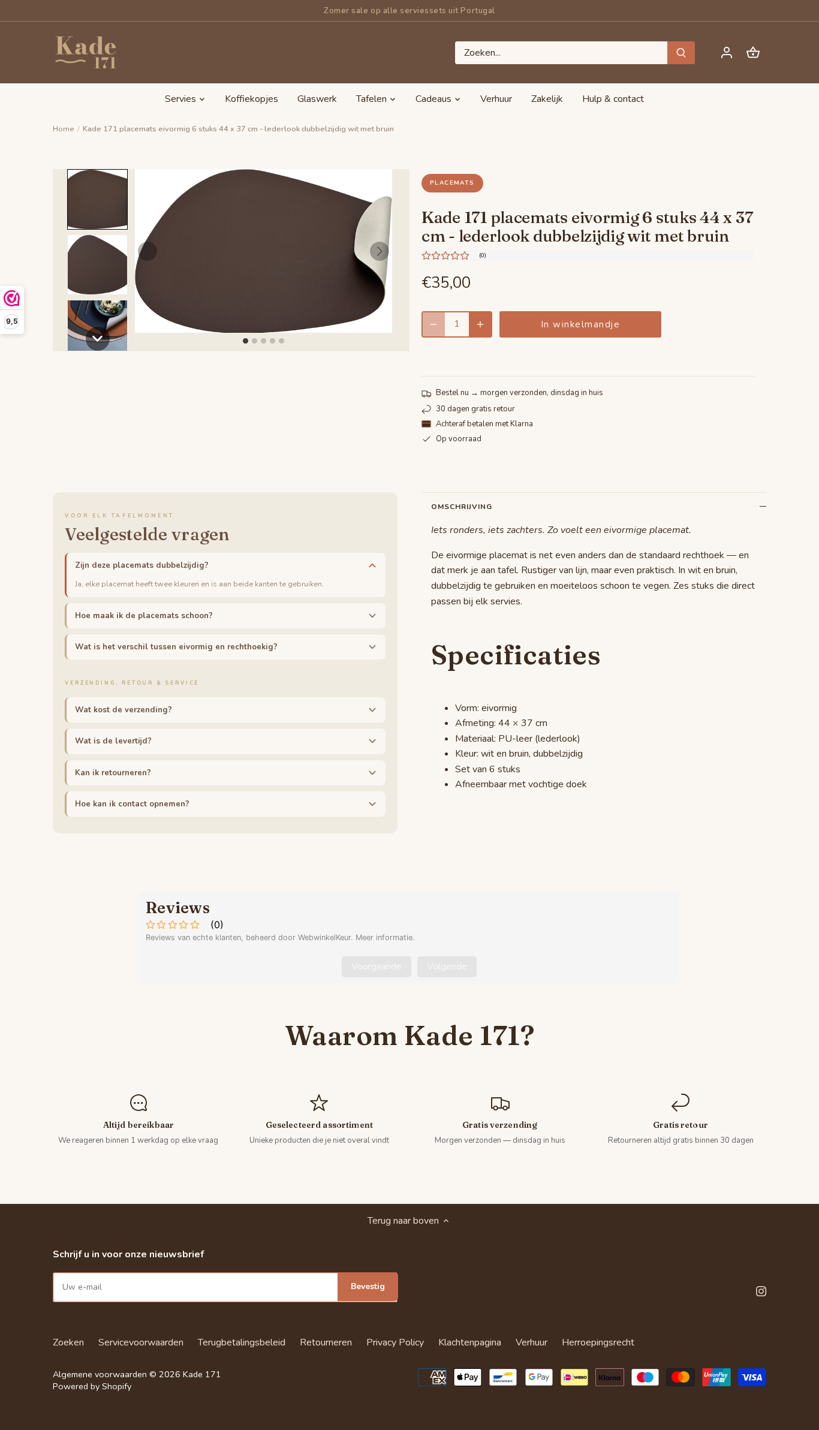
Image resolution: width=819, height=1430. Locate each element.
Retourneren (326, 1342)
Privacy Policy (395, 1342)
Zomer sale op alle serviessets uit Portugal (409, 10)
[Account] (726, 52)
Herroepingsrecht (598, 1342)
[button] (97, 199)
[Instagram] (761, 1290)
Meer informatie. (385, 937)
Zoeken (68, 1342)
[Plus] (480, 324)
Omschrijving (461, 506)
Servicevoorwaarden (140, 1342)
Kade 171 (202, 1374)
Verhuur (531, 1342)
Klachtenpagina (469, 1342)
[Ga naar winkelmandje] (753, 52)
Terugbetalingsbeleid (241, 1342)
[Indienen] (681, 52)
